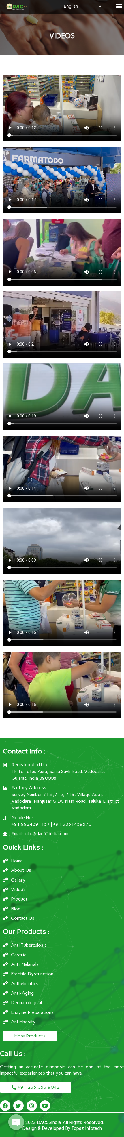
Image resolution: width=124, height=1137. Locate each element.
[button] (119, 5)
